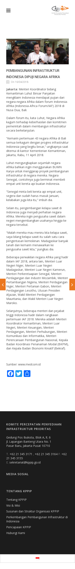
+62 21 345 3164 (46, 454)
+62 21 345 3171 (21, 454)
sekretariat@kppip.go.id (25, 462)
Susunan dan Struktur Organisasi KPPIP (32, 511)
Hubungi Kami (15, 533)
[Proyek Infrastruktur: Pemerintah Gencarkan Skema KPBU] (72, 284)
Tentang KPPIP (16, 500)
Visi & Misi (13, 505)
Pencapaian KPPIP (18, 527)
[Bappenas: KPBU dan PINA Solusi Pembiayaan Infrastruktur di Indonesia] (3, 284)
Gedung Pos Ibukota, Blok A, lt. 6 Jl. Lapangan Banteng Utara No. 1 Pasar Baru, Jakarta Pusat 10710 (28, 441)
